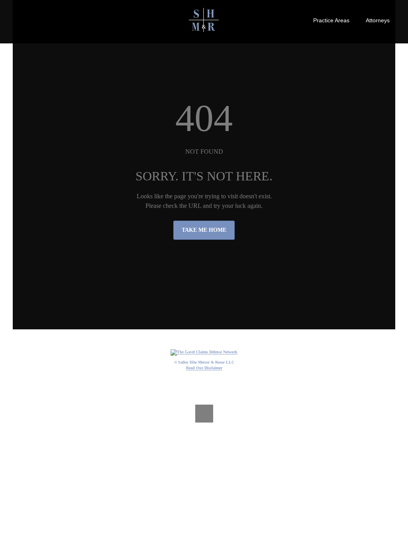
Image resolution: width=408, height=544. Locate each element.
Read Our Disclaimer (204, 368)
